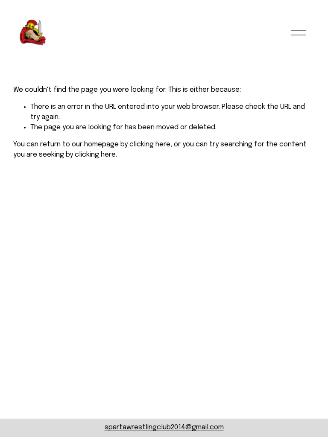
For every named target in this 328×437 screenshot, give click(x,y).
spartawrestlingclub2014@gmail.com (164, 427)
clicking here (149, 144)
